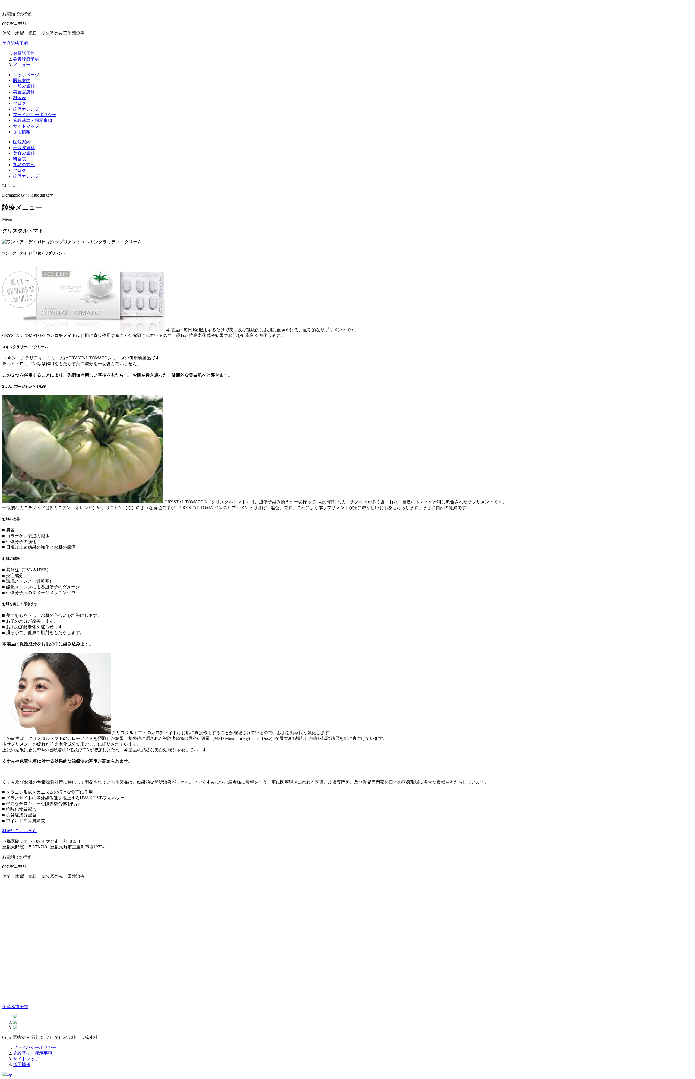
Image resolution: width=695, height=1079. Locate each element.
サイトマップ (26, 126)
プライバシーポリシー (34, 114)
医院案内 (21, 80)
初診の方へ (24, 164)
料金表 (19, 97)
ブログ (19, 103)
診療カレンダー (28, 109)
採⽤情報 (21, 132)
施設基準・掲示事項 (32, 120)
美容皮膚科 (24, 92)
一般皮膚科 (24, 86)
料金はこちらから (19, 830)
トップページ (26, 74)
